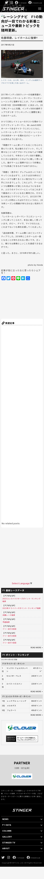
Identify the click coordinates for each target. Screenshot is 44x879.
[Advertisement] (25, 299)
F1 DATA (6, 825)
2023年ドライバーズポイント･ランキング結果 (21, 608)
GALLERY (7, 837)
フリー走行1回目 (9, 643)
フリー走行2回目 (9, 636)
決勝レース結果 (8, 615)
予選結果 (6, 622)
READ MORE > (37, 648)
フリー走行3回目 (9, 629)
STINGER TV (8, 842)
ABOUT (6, 848)
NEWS (5, 819)
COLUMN (6, 831)
